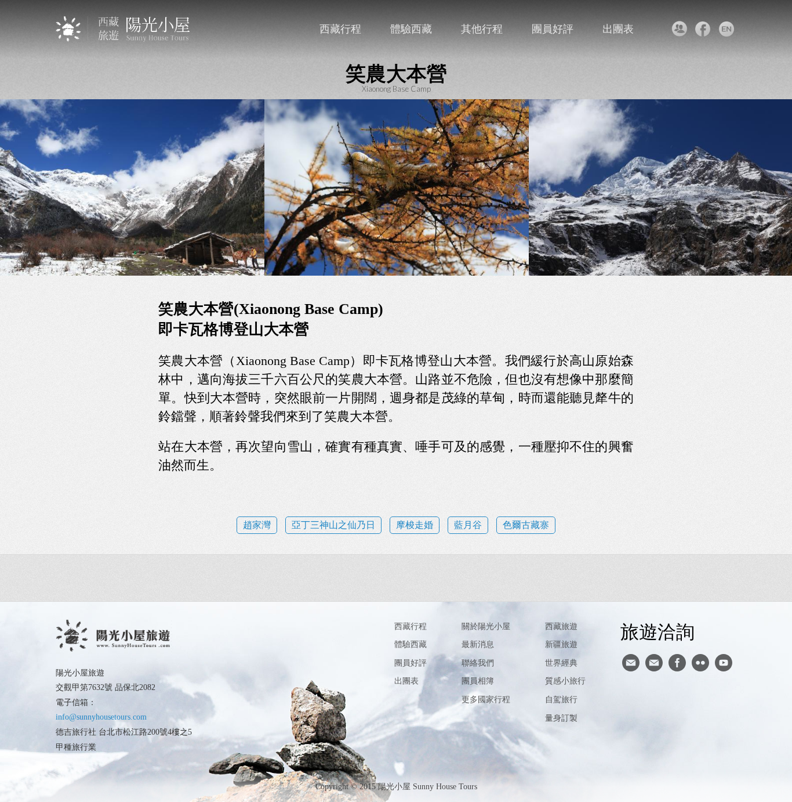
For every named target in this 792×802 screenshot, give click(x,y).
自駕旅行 (561, 699)
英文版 (726, 29)
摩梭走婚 (414, 525)
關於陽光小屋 (486, 626)
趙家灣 (257, 525)
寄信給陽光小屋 (630, 662)
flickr (700, 662)
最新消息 (478, 644)
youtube (723, 662)
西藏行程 (340, 29)
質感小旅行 (565, 681)
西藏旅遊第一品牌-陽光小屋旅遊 (124, 29)
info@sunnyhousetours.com (101, 717)
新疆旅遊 (561, 644)
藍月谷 (468, 525)
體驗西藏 (411, 29)
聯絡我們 (679, 29)
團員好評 (552, 29)
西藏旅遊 (561, 626)
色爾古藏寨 (526, 525)
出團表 (618, 29)
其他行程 (482, 29)
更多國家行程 (486, 699)
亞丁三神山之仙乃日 (333, 525)
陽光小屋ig (654, 662)
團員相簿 (478, 681)
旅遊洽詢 (657, 631)
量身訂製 (561, 718)
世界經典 (561, 663)
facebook (702, 29)
